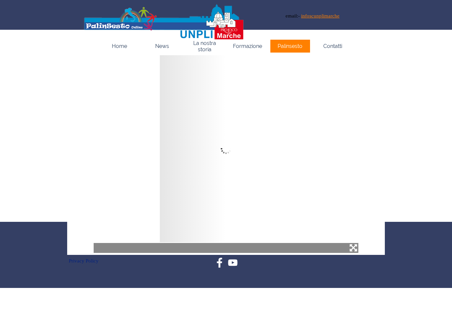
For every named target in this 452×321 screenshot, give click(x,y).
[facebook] (219, 262)
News (162, 46)
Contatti (332, 46)
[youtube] (233, 262)
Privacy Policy (84, 260)
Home (119, 46)
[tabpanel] (330, 16)
